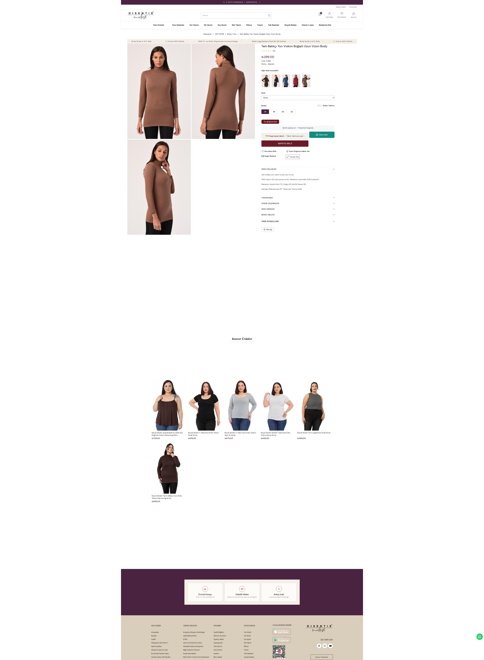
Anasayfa (155, 632)
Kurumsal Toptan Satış (160, 653)
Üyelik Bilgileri (219, 632)
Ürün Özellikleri (268, 169)
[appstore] (282, 632)
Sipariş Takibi (341, 7)
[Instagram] (324, 646)
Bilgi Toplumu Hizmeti (191, 650)
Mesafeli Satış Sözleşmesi (193, 646)
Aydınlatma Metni (190, 636)
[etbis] (279, 652)
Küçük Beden (249, 657)
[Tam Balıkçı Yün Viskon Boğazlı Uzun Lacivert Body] (275, 80)
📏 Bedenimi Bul (270, 122)
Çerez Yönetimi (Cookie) (192, 643)
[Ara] (269, 15)
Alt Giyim (247, 636)
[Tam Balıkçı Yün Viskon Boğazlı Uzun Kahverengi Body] (265, 80)
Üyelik (153, 639)
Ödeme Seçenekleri (270, 203)
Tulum (246, 650)
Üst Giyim (247, 632)
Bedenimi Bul (325, 25)
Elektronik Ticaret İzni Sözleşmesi (196, 657)
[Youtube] (330, 646)
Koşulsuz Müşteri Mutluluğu (194, 632)
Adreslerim (218, 646)
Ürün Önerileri (268, 209)
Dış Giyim (247, 639)
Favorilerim (218, 650)
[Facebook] (319, 646)
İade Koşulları (156, 646)
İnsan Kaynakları (189, 653)
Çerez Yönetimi (321, 657)
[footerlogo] (319, 628)
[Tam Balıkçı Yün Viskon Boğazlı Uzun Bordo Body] (296, 80)
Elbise (246, 646)
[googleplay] (282, 640)
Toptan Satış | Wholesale (160, 657)
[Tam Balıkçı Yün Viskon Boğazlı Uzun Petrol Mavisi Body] (286, 80)
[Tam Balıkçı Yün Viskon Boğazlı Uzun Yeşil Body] (306, 80)
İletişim (154, 636)
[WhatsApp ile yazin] (480, 637)
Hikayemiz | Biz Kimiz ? (159, 643)
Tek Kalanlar (248, 653)
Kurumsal (353, 7)
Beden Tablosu (329, 106)
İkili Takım (247, 643)
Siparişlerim (218, 643)
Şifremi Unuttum (220, 636)
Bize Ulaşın (218, 657)
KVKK (185, 639)
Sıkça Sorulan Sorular (159, 650)
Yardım (216, 653)
